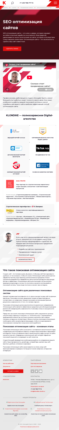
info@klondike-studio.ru (38, 391)
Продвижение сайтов (27, 7)
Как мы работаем (8, 363)
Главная (5, 7)
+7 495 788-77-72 (26, 3)
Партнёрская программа (38, 363)
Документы (6, 366)
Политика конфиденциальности (29, 426)
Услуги (14, 7)
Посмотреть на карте (37, 386)
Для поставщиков (36, 366)
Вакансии (6, 379)
